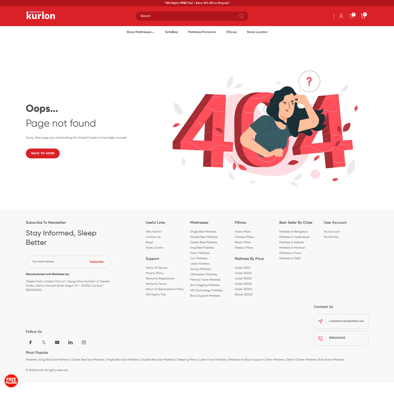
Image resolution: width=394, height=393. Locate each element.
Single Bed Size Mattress (123, 359)
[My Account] (341, 16)
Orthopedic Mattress (203, 274)
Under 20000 (243, 283)
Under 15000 (243, 278)
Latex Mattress (200, 263)
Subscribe (97, 261)
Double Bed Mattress (204, 237)
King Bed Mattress (202, 247)
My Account (331, 231)
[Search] (241, 15)
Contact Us (153, 237)
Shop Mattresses (139, 32)
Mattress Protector (202, 32)
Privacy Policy (154, 273)
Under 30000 (243, 289)
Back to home (42, 153)
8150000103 (337, 338)
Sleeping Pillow (187, 359)
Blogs (149, 242)
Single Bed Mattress (203, 231)
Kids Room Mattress (331, 359)
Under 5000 (243, 267)
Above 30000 (244, 294)
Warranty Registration (160, 278)
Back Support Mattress (205, 295)
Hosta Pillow (243, 231)
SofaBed (171, 32)
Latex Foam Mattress (213, 359)
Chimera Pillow (244, 237)
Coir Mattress (198, 258)
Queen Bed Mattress (203, 242)
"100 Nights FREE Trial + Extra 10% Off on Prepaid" (197, 3)
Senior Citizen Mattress (301, 359)
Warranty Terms (156, 283)
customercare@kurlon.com (346, 321)
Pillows (231, 32)
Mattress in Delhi (290, 258)
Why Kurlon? (154, 231)
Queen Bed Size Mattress (87, 359)
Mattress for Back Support (246, 359)
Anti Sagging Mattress (204, 285)
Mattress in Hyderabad (294, 237)
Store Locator (257, 32)
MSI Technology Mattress (206, 290)
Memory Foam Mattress (205, 279)
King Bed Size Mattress (54, 359)
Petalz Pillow (243, 242)
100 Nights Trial (156, 294)
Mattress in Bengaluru (293, 231)
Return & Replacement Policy (165, 289)
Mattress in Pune (290, 253)
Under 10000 (243, 273)
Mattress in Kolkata (291, 242)
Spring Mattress (200, 269)
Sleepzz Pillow (244, 247)
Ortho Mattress (274, 359)
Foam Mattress (200, 253)
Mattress (31, 359)
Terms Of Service (156, 267)
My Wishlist (331, 237)
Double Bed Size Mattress (158, 359)
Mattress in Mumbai (292, 247)
